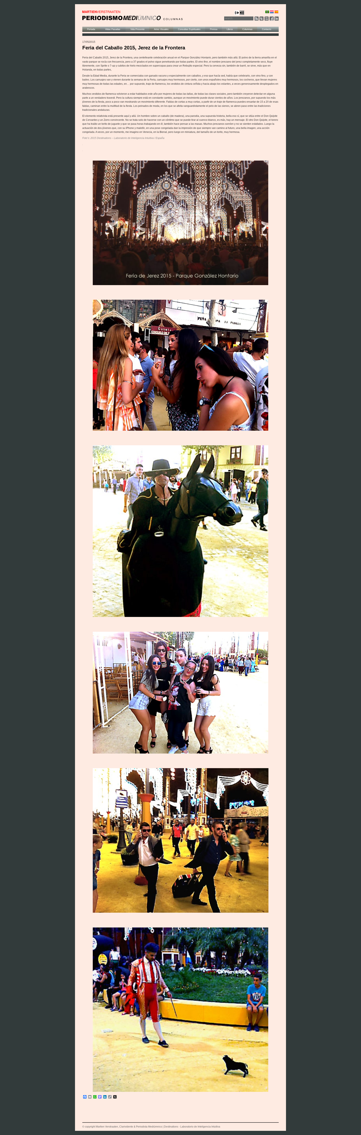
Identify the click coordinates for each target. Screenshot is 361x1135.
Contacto (266, 29)
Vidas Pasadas (113, 29)
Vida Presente (137, 29)
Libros (230, 29)
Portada (91, 29)
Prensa (213, 29)
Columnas (247, 29)
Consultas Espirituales (189, 29)
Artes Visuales (161, 29)
